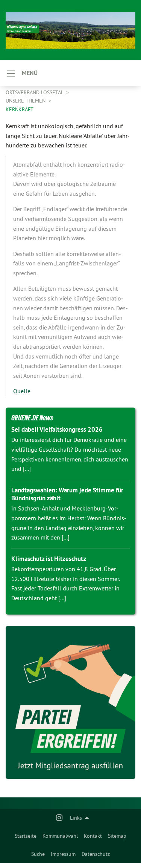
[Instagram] (59, 818)
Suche (38, 854)
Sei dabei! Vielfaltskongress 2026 (57, 429)
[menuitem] (25, 836)
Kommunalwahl (60, 835)
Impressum (63, 854)
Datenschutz (96, 854)
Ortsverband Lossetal (35, 92)
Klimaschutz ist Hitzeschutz (48, 559)
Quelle (21, 391)
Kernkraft (19, 109)
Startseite (25, 835)
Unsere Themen (26, 100)
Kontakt (93, 835)
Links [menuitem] (76, 817)
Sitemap (117, 835)
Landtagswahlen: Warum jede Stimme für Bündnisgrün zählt (67, 494)
